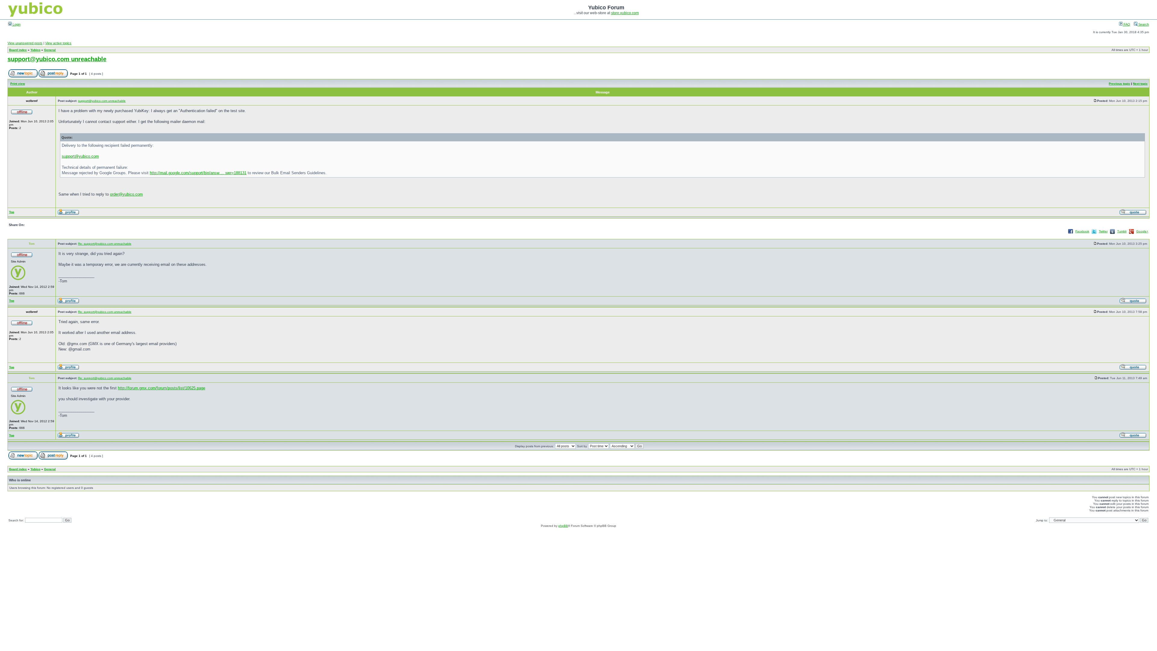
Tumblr (1122, 231)
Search (1143, 24)
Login (16, 24)
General (50, 50)
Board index (18, 50)
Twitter (1103, 231)
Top (11, 212)
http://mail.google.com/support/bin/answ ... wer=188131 (198, 173)
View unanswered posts (25, 43)
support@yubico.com (80, 156)
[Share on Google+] (1131, 233)
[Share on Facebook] (1071, 233)
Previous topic (1119, 83)
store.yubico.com (625, 13)
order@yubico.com (126, 194)
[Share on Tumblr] (1112, 233)
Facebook (1082, 231)
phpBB (563, 525)
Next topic (1140, 83)
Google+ (1142, 231)
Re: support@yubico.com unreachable (104, 243)
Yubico (35, 50)
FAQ (1126, 24)
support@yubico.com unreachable (57, 59)
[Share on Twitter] (1094, 233)
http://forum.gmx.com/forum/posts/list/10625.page (161, 388)
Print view (17, 83)
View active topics (58, 43)
